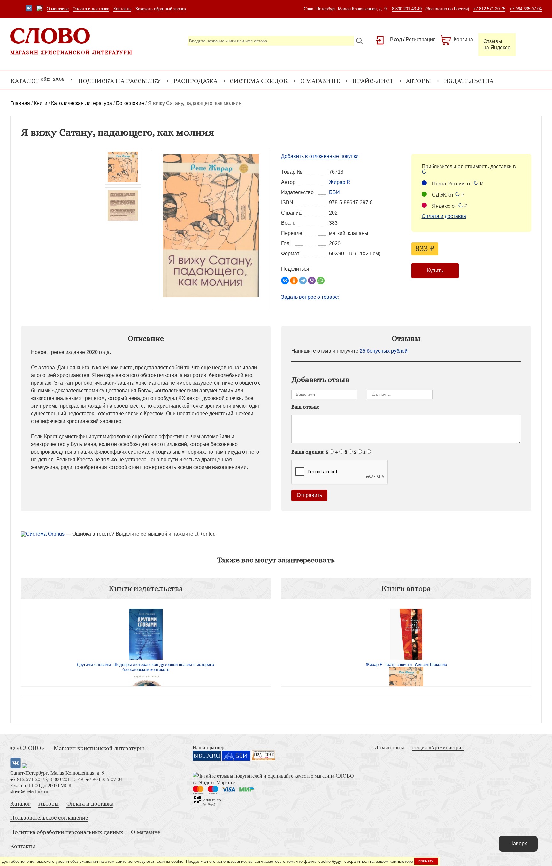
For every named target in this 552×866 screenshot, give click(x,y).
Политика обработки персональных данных (66, 832)
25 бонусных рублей (384, 351)
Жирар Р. (339, 182)
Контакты (122, 8)
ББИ (334, 192)
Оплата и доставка (91, 8)
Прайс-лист (373, 81)
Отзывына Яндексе (496, 44)
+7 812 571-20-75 (489, 8)
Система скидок (259, 81)
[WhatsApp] (321, 280)
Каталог (20, 803)
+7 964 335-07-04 (526, 8)
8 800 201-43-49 (407, 8)
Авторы (418, 81)
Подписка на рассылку (119, 81)
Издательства (469, 81)
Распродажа (195, 81)
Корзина (463, 39)
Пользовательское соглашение (49, 817)
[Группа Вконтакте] (29, 9)
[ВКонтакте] (285, 280)
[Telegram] (303, 280)
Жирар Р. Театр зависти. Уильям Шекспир (406, 664)
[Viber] (312, 280)
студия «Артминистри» (438, 747)
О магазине (58, 8)
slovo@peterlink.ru (29, 791)
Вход (396, 39)
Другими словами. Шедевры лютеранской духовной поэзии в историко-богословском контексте (146, 667)
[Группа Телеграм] (39, 9)
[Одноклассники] (294, 280)
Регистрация (421, 39)
